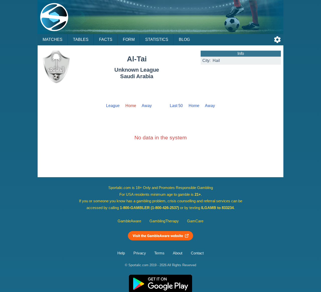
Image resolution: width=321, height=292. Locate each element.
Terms (159, 253)
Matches (52, 39)
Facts (105, 39)
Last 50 (176, 106)
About (177, 253)
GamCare (195, 221)
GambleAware (129, 221)
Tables (81, 39)
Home (194, 106)
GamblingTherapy (164, 221)
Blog (184, 39)
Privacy (139, 253)
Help (121, 253)
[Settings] (277, 40)
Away (147, 106)
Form (129, 39)
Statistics (156, 39)
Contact (197, 253)
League (113, 106)
